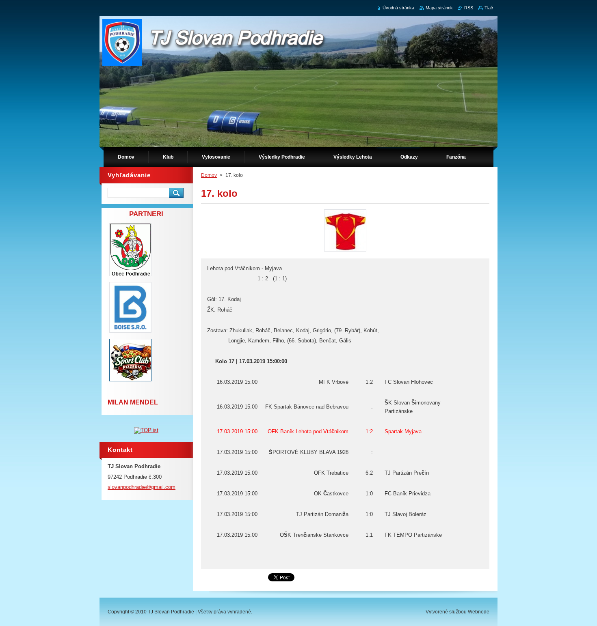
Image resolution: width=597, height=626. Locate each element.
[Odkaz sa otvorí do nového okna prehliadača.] (345, 251)
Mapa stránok (439, 7)
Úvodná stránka (398, 7)
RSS (468, 7)
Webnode (478, 611)
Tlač (489, 7)
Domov (209, 175)
